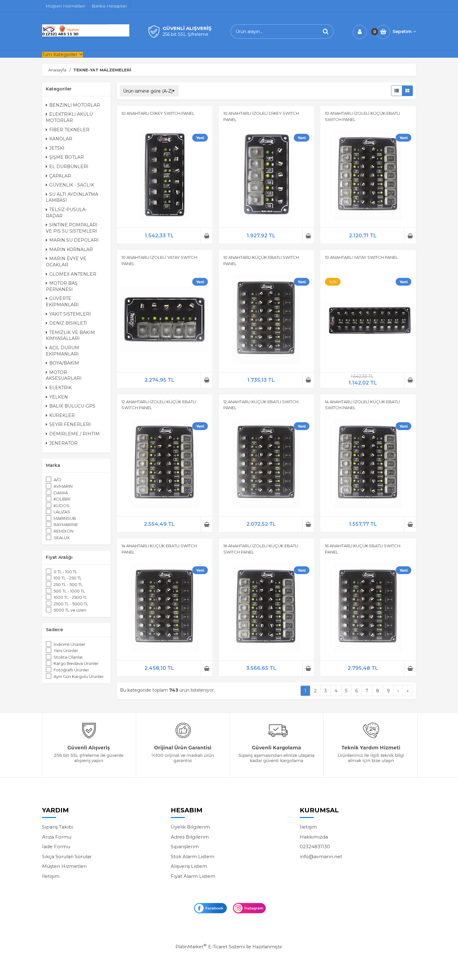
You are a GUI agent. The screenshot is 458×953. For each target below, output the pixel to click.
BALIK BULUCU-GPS (72, 406)
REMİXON (64, 531)
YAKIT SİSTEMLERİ (70, 314)
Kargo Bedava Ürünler (76, 663)
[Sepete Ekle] (206, 236)
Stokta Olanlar (68, 657)
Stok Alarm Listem (192, 856)
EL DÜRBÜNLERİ (68, 166)
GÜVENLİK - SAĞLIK (71, 185)
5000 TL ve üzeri (70, 609)
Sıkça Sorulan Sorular (67, 856)
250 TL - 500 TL (68, 584)
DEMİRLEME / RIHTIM (74, 434)
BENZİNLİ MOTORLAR (74, 105)
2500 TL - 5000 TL (71, 603)
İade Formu (56, 846)
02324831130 (315, 846)
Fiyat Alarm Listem (193, 876)
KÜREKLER (62, 415)
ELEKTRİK (60, 387)
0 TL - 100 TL (65, 571)
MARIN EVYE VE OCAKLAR (66, 262)
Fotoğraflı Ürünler (71, 669)
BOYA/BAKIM (64, 363)
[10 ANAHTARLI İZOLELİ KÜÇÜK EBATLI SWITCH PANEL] (368, 175)
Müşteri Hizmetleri (64, 866)
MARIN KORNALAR (71, 249)
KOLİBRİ (62, 498)
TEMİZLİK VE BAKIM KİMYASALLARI (70, 335)
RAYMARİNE (66, 524)
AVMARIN (63, 486)
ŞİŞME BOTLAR (66, 157)
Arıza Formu (56, 837)
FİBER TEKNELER (69, 130)
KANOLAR (60, 139)
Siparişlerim (185, 846)
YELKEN (58, 397)
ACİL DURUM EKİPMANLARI (62, 351)
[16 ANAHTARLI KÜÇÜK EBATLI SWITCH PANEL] (368, 608)
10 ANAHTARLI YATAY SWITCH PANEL (361, 257)
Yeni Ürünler (66, 650)
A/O (57, 479)
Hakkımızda (314, 837)
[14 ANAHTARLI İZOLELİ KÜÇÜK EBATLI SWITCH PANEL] (368, 464)
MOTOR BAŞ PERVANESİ (62, 286)
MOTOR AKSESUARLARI (64, 375)
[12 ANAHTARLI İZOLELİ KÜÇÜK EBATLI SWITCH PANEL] (164, 464)
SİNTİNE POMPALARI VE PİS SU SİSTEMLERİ (72, 228)
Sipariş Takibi (57, 827)
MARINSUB (65, 518)
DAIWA (61, 492)
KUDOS (61, 505)
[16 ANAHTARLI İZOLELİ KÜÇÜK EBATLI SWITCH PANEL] (266, 608)
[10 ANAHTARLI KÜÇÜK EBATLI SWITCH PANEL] (266, 320)
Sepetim (402, 31)
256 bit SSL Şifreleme (185, 34)
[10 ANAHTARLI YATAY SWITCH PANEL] (368, 320)
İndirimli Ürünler (69, 644)
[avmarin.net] (85, 35)
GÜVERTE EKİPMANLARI (62, 301)
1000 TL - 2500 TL (70, 597)
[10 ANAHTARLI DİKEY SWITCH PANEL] (164, 175)
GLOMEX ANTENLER (72, 274)
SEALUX (62, 537)
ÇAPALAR (60, 176)
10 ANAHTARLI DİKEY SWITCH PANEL (158, 113)
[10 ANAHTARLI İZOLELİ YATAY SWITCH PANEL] (164, 320)
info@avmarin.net (321, 856)
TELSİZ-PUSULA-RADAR (66, 213)
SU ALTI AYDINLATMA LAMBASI (72, 197)
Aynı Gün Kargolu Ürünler (79, 676)
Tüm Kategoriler (59, 54)
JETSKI (56, 148)
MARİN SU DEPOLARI (74, 240)
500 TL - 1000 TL (69, 590)
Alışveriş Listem (189, 866)
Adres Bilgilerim (190, 837)
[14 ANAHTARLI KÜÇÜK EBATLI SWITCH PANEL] (164, 608)
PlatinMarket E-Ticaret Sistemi (210, 947)
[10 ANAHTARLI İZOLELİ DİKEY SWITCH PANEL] (266, 175)
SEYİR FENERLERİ (70, 424)
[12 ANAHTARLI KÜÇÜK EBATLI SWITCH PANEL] (266, 464)
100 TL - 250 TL (68, 577)
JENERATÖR (63, 443)
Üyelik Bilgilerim (190, 827)
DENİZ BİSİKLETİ (68, 323)
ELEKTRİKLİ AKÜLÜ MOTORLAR (69, 117)
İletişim (51, 876)
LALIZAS (62, 511)
